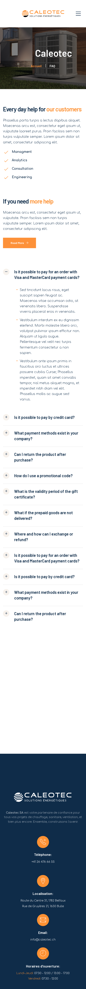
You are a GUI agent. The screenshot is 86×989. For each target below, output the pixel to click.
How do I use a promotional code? (43, 475)
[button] (43, 276)
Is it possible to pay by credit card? (44, 417)
